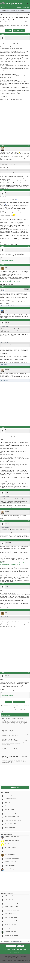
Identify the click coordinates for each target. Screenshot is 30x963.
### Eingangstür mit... (10, 865)
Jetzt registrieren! (15, 787)
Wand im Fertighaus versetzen (12, 795)
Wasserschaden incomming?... (12, 903)
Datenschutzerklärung (14, 952)
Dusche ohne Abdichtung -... (11, 917)
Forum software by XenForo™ (10, 956)
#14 (28, 540)
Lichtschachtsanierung (10, 805)
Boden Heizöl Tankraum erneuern (13, 820)
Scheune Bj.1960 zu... (10, 809)
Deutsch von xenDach (21, 956)
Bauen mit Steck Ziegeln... (11, 931)
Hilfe (5, 949)
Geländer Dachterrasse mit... (11, 935)
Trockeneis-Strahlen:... (10, 854)
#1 (28, 34)
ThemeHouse (19, 957)
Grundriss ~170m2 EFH (10, 823)
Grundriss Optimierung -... (11, 813)
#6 (28, 286)
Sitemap (8, 949)
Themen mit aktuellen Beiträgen (17, 10)
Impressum (13, 949)
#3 (28, 190)
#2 (28, 145)
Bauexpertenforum (11, 945)
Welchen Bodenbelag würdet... (12, 836)
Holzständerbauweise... (10, 827)
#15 (28, 583)
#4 (28, 246)
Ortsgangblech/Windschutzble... (12, 816)
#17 (28, 672)
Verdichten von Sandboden (11, 921)
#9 (28, 367)
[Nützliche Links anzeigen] (28, 14)
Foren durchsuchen (5, 10)
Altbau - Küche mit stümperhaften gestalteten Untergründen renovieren (12, 719)
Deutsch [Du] (20, 945)
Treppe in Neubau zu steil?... (11, 906)
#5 (28, 264)
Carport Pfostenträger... (10, 798)
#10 (28, 427)
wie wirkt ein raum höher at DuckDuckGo (10, 281)
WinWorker (7, 802)
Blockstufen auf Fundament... (12, 910)
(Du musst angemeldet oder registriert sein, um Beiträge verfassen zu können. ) (15, 706)
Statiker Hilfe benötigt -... (11, 913)
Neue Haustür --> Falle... (10, 847)
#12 (28, 509)
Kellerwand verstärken (10, 895)
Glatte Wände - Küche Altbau (8, 739)
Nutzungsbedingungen (21, 949)
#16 (28, 609)
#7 (28, 308)
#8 (28, 319)
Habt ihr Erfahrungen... (10, 869)
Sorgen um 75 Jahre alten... (11, 924)
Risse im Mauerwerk (9, 899)
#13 (28, 520)
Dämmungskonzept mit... (11, 928)
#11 (28, 489)
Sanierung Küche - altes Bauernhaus (10, 748)
